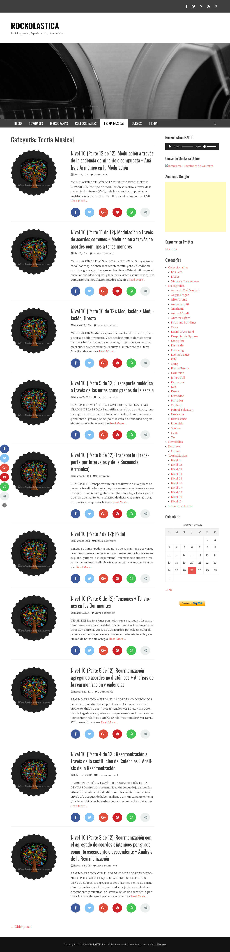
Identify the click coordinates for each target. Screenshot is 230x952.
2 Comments (105, 691)
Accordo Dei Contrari (185, 290)
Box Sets (176, 272)
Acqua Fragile (180, 295)
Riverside (177, 423)
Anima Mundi (180, 313)
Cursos (175, 451)
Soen (174, 432)
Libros (175, 276)
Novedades (175, 441)
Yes (173, 437)
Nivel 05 (176, 478)
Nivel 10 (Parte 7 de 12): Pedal (98, 533)
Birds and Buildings (184, 322)
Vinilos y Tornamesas (185, 281)
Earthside (177, 345)
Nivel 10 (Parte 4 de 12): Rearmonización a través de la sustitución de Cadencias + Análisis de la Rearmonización (112, 761)
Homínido (178, 373)
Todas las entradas (180, 506)
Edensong (177, 350)
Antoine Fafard (180, 318)
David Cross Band (182, 331)
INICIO (18, 123)
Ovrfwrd (176, 405)
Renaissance (179, 419)
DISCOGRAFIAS (59, 123)
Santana (176, 428)
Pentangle (177, 414)
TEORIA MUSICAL (114, 123)
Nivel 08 (176, 492)
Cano (174, 327)
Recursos (174, 446)
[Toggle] (4, 505)
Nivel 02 (176, 464)
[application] (192, 146)
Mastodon (177, 396)
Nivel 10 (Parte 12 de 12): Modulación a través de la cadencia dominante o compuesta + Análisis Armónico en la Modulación (112, 160)
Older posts (21, 927)
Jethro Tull (178, 377)
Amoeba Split (180, 304)
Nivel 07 (176, 487)
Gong (174, 363)
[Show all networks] (145, 212)
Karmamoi (178, 382)
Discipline (177, 340)
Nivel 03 (176, 469)
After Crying (179, 299)
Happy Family (180, 368)
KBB (173, 386)
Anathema (177, 308)
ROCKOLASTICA (35, 25)
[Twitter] (89, 212)
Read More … (79, 200)
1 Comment (100, 174)
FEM (174, 359)
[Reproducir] (170, 146)
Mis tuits (171, 249)
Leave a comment (103, 253)
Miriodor (177, 400)
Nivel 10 (176, 501)
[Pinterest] (117, 212)
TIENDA (153, 123)
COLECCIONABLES (86, 123)
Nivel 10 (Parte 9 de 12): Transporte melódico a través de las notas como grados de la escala (112, 386)
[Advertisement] (195, 207)
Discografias (176, 285)
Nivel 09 (176, 497)
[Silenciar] (204, 146)
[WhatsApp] (131, 212)
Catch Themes (158, 944)
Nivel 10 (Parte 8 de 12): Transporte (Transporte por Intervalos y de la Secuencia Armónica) (110, 462)
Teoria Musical (178, 455)
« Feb (168, 590)
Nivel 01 (176, 460)
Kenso (175, 391)
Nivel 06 (176, 483)
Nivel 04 (176, 474)
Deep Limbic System (184, 336)
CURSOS (137, 123)
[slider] (212, 146)
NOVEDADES (36, 123)
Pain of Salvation (182, 409)
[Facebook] (75, 212)
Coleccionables (178, 267)
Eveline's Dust (180, 354)
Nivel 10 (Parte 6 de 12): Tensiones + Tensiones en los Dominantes (110, 602)
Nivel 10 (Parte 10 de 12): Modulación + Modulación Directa (112, 314)
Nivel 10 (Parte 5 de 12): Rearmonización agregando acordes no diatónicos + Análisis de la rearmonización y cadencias (112, 677)
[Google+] (103, 212)
